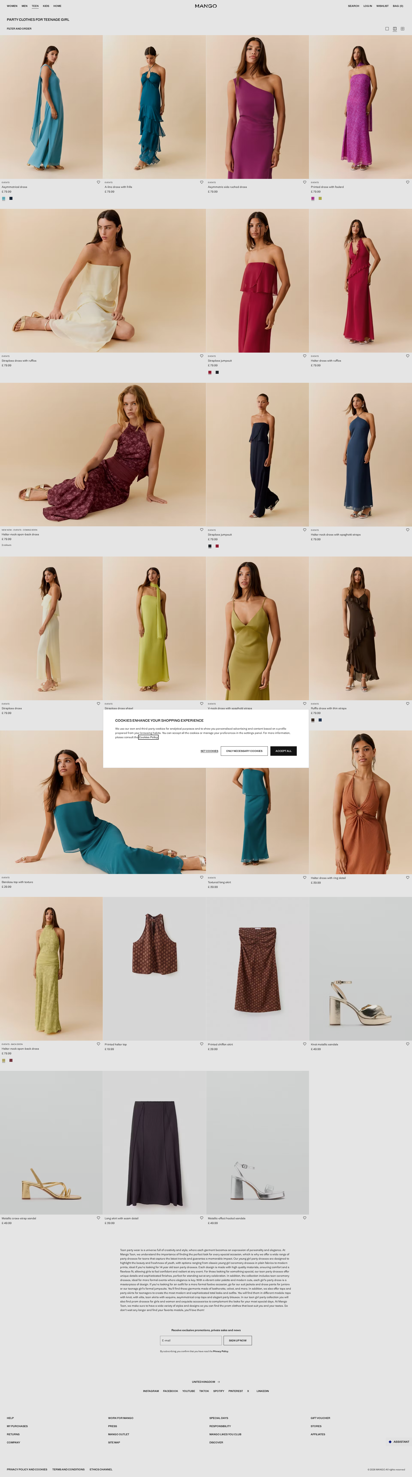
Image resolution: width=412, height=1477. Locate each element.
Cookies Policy (148, 737)
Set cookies (209, 751)
